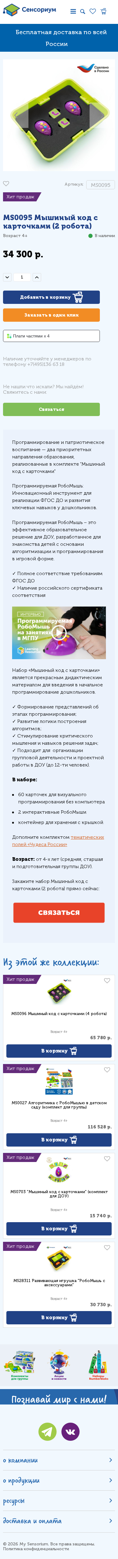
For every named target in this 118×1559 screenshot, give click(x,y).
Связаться (51, 409)
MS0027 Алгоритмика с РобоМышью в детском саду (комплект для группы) (59, 1105)
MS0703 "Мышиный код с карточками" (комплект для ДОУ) (59, 1194)
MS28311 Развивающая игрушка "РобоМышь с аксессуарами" (59, 1282)
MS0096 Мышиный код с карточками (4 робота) (59, 1013)
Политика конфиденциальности (36, 1549)
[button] (15, 115)
